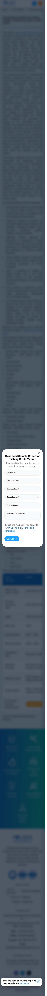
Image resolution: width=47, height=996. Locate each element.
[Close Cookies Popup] (38, 982)
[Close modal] (39, 452)
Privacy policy (15, 527)
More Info (24, 983)
